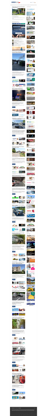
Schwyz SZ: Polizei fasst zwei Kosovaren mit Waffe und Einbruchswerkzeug (18, 175)
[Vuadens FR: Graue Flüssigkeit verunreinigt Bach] (18, 324)
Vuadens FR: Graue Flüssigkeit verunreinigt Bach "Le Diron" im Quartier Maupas (18, 318)
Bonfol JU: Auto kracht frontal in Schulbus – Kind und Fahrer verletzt (18, 147)
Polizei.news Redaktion (16, 129)
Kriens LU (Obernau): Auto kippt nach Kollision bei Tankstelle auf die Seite (18, 291)
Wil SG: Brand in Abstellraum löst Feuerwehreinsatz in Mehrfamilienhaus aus (18, 373)
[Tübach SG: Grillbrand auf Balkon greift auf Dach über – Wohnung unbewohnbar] (18, 269)
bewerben (22, 19)
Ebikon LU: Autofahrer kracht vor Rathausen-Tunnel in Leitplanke (18, 205)
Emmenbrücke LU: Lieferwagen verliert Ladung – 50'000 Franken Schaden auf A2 (18, 118)
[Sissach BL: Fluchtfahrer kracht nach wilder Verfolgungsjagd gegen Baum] (18, 239)
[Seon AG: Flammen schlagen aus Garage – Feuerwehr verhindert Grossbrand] (18, 62)
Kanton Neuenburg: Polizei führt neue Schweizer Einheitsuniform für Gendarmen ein (18, 346)
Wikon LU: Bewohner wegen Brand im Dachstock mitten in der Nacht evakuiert (17, 89)
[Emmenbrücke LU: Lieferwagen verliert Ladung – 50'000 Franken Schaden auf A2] (18, 124)
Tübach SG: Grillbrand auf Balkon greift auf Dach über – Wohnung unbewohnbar (18, 263)
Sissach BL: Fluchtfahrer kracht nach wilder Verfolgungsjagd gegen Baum (18, 233)
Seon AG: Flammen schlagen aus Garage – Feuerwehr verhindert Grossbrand (18, 52)
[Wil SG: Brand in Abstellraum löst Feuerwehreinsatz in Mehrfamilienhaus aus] (18, 379)
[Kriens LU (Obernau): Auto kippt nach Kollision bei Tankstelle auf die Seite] (18, 296)
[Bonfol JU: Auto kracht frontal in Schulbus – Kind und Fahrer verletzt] (18, 152)
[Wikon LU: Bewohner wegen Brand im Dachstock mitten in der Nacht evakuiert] (18, 95)
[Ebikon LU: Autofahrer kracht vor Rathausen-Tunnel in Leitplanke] (18, 211)
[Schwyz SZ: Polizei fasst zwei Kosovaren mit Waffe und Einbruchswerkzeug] (18, 182)
